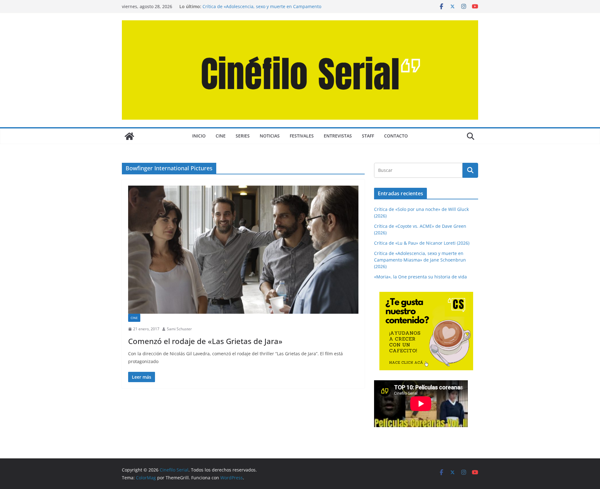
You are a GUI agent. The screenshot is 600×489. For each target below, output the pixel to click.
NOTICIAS (270, 136)
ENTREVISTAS (338, 136)
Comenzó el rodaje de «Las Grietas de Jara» (205, 341)
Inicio (199, 136)
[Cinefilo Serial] (129, 136)
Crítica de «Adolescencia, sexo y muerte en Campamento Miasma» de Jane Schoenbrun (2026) (261, 9)
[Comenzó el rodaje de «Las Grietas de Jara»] (243, 250)
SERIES (243, 136)
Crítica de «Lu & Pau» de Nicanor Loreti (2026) (421, 243)
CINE (221, 136)
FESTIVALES (302, 136)
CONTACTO (396, 136)
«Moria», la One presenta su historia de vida (420, 277)
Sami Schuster (179, 329)
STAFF (368, 136)
